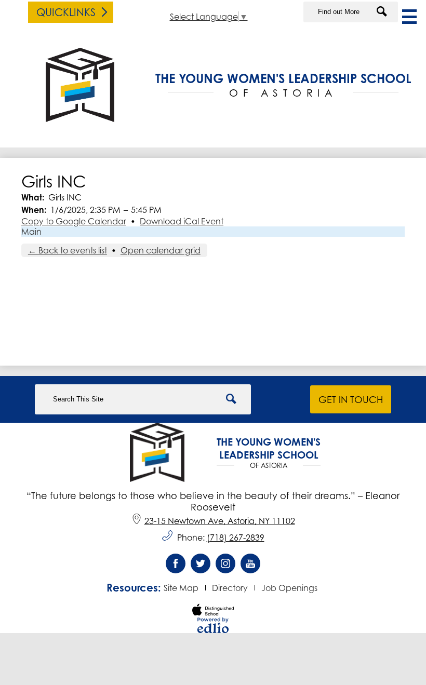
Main (31, 231)
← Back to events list (67, 250)
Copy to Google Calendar (73, 221)
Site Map (181, 588)
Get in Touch (350, 399)
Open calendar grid (161, 250)
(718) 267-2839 (235, 537)
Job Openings (289, 588)
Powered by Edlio (213, 625)
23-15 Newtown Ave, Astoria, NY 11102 (219, 521)
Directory (230, 588)
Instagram (225, 563)
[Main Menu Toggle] (409, 16)
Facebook (175, 563)
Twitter (200, 563)
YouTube (250, 563)
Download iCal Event (181, 221)
